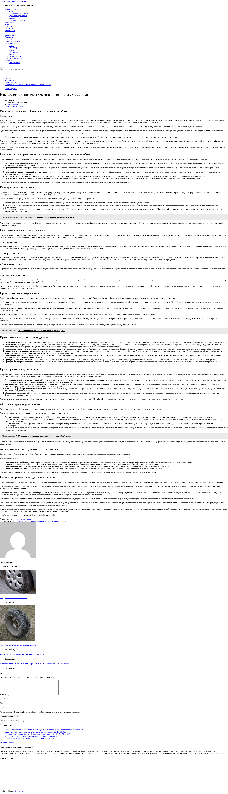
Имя (2, 699)
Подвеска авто (15, 56)
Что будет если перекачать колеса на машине (18, 645)
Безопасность (10, 9)
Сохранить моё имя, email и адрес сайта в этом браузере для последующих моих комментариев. (41, 712)
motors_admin (12, 104)
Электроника (15, 63)
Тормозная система (12, 41)
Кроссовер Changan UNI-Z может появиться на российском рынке (31, 736)
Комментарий (6, 695)
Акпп (12, 46)
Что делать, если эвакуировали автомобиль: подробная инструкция (43, 521)
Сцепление (14, 52)
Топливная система (12, 37)
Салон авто (9, 33)
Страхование (10, 35)
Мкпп (12, 50)
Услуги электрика (24, 519)
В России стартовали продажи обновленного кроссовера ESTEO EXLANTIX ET (38, 734)
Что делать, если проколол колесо (13, 598)
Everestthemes (19, 791)
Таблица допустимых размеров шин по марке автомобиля (22, 654)
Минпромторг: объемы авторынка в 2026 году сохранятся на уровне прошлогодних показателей (44, 730)
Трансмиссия (10, 43)
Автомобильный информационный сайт (15, 1)
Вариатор (13, 48)
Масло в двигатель (17, 20)
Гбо (11, 39)
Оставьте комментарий (14, 106)
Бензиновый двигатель (19, 14)
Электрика (9, 61)
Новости (8, 26)
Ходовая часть (10, 54)
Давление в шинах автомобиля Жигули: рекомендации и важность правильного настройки (35, 663)
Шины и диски (16, 58)
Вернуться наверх (7, 742)
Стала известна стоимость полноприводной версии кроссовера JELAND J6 (35, 732)
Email (3, 703)
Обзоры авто (10, 29)
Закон (7, 24)
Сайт (2, 707)
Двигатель (9, 11)
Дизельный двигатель (18, 16)
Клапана (13, 18)
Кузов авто (9, 22)
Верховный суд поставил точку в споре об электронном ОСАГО (31, 738)
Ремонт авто (10, 31)
